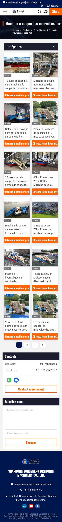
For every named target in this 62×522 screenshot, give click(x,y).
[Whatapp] (9, 380)
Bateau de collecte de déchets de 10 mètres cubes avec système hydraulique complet (45, 137)
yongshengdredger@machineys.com (24, 2)
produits (26, 30)
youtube (31, 506)
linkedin (24, 506)
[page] (35, 345)
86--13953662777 (50, 6)
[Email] (16, 380)
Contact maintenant (31, 389)
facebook (37, 506)
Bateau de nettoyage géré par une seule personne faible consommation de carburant (16, 137)
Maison (15, 30)
